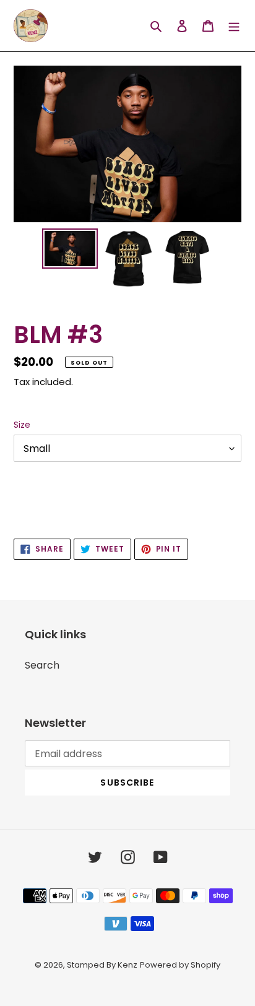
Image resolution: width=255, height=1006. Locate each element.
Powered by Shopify (180, 965)
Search (42, 665)
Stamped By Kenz (102, 965)
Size (22, 424)
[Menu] (234, 26)
